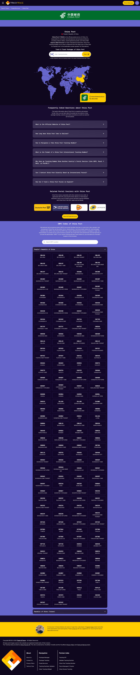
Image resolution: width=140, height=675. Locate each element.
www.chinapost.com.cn (97, 96)
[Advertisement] (70, 23)
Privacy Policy (70, 645)
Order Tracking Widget (45, 669)
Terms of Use (30, 666)
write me (74, 629)
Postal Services (43, 663)
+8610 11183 (94, 98)
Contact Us (29, 660)
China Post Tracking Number (67, 663)
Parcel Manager (128, 3)
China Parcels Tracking (65, 669)
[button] (3, 3)
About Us (29, 657)
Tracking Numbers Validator (47, 666)
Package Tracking (44, 660)
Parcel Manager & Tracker (66, 666)
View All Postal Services (70, 216)
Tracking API (62, 657)
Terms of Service (82, 645)
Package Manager (44, 657)
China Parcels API (25, 645)
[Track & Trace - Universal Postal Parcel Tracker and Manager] (14, 3)
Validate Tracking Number (66, 660)
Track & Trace (89, 627)
